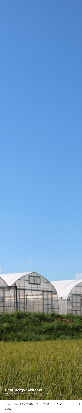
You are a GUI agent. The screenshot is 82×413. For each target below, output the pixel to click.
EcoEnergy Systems (23, 390)
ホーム (7, 404)
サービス (59, 404)
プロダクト (47, 404)
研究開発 (8, 409)
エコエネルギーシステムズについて (26, 404)
